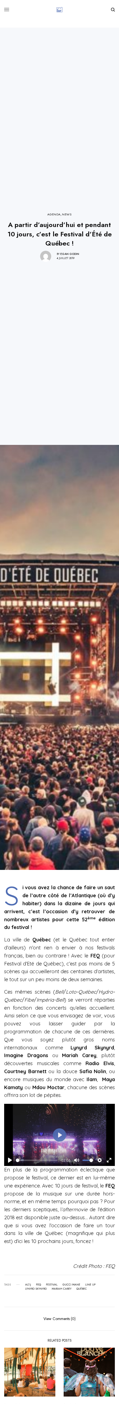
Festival (52, 1284)
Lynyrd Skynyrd (36, 1288)
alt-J (28, 1284)
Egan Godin (69, 254)
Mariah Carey (61, 1288)
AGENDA (53, 214)
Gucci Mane (71, 1284)
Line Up (90, 1284)
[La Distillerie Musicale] (59, 10)
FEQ (38, 1284)
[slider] (37, 1160)
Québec (81, 1288)
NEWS (66, 214)
